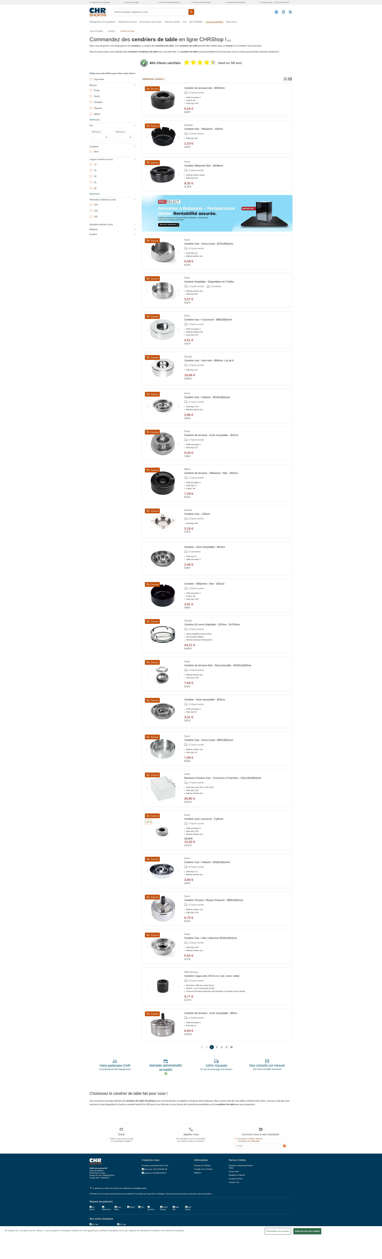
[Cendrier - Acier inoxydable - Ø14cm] (162, 558)
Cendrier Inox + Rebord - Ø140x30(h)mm (207, 397)
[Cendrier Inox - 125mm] (162, 522)
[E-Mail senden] (284, 1145)
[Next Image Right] (178, 137)
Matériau (94, 229)
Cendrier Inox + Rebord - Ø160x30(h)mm (207, 862)
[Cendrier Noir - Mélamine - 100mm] (163, 136)
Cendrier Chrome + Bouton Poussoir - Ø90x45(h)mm (213, 900)
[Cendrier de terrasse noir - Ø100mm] (162, 99)
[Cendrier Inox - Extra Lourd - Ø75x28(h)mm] (163, 252)
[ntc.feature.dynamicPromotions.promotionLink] (217, 213)
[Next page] (226, 1047)
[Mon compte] (277, 12)
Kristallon (98, 102)
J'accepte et (250, 1140)
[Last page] (231, 1047)
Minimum (99, 134)
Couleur (93, 234)
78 (95, 176)
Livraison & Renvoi (235, 1179)
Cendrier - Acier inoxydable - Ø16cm (204, 699)
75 (95, 170)
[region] (191, 1242)
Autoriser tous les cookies (307, 1231)
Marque (93, 85)
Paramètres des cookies (278, 1231)
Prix (91, 125)
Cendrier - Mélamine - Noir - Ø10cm (204, 583)
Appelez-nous (191, 1134)
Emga (97, 90)
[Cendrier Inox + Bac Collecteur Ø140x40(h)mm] (163, 946)
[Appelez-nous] (191, 1129)
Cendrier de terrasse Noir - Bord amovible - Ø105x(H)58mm (217, 665)
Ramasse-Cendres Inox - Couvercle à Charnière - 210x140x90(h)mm (222, 778)
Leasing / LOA (234, 1182)
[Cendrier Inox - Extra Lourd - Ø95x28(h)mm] (163, 748)
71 (95, 164)
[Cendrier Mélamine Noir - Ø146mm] (163, 174)
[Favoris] (283, 12)
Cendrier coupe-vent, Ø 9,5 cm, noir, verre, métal (211, 976)
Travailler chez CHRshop (203, 1169)
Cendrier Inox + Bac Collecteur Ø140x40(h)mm (210, 938)
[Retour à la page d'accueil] (98, 12)
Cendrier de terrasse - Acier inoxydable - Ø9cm (210, 1013)
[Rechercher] (191, 12)
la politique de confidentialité (249, 1141)
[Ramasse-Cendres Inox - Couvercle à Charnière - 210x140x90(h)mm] (163, 788)
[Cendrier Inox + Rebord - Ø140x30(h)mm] (163, 405)
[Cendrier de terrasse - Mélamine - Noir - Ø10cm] (162, 483)
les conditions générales (254, 1139)
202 (96, 216)
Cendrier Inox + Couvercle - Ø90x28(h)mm (208, 319)
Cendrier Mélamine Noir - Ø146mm (203, 165)
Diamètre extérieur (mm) (101, 224)
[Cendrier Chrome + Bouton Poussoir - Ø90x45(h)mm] (162, 908)
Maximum (123, 134)
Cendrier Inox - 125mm (197, 514)
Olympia (98, 108)
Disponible (99, 79)
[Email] (121, 1130)
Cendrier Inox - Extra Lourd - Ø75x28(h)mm (208, 243)
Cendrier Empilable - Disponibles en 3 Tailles (209, 281)
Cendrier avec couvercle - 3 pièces (203, 818)
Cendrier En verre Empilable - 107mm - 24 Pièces (212, 624)
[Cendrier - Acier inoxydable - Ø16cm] (162, 711)
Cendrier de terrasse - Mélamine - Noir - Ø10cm (211, 473)
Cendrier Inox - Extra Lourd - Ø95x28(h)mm (208, 740)
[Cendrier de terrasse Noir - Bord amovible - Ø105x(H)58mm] (163, 674)
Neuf (96, 151)
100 (96, 205)
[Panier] (290, 12)
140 (96, 210)
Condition (94, 146)
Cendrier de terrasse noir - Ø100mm (204, 88)
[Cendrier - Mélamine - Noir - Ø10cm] (162, 595)
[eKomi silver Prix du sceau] (144, 63)
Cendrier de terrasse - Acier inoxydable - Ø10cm (211, 435)
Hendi (97, 96)
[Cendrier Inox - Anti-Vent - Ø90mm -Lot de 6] (162, 368)
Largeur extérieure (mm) (101, 159)
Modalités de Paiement (237, 1175)
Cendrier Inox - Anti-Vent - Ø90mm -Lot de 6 (209, 360)
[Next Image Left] (147, 137)
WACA (97, 114)
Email (121, 1134)
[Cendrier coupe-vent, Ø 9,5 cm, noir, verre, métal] (163, 986)
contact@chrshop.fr (159, 1173)
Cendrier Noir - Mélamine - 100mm (203, 129)
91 (95, 182)
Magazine (197, 1173)
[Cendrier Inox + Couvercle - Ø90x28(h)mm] (163, 329)
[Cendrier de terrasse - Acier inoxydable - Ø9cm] (162, 1024)
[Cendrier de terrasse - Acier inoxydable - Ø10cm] (163, 443)
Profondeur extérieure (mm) (103, 199)
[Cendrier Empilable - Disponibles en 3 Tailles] (163, 290)
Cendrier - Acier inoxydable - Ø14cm (204, 547)
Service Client (234, 1171)
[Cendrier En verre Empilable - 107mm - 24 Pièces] (162, 634)
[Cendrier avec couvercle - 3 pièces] (162, 830)
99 (95, 188)
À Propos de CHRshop (202, 1165)
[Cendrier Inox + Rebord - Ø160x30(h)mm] (163, 870)
